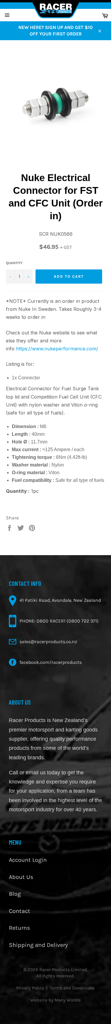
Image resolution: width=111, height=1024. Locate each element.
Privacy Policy (30, 988)
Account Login (28, 859)
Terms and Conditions (72, 988)
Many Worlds (67, 1000)
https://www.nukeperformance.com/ (57, 349)
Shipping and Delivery (38, 945)
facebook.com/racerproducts (51, 662)
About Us (21, 877)
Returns (19, 927)
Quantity (14, 263)
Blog (15, 893)
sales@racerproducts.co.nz (48, 641)
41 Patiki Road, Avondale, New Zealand (60, 600)
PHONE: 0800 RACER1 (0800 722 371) (59, 621)
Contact (19, 911)
